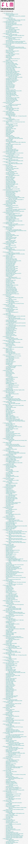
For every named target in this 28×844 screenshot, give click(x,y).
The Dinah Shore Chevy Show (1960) (13, 419)
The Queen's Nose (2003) (10, 619)
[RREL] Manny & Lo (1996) (14, 471)
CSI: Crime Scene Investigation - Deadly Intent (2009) (16, 209)
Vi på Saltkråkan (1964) (10, 220)
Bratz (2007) (8, 762)
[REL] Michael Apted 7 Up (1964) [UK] (16, 584)
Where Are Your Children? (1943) (12, 291)
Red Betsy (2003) (9, 429)
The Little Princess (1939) (10, 317)
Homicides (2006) (9, 448)
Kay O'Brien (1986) (9, 186)
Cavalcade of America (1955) (11, 66)
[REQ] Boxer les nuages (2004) (14, 744)
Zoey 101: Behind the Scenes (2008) (13, 834)
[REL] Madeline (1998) (13, 651)
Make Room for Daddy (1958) (11, 63)
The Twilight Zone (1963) (10, 412)
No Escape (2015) (9, 376)
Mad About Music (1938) (10, 674)
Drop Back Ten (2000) (10, 436)
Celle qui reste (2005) (10, 741)
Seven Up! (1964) (9, 583)
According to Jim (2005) (10, 54)
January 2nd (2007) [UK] (13, 785)
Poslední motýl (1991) (10, 15)
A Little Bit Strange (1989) (10, 518)
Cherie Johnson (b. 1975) (8, 517)
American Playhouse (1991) (11, 454)
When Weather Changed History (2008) (13, 566)
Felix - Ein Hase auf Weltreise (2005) (13, 805)
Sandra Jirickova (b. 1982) (8, 438)
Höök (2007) (8, 295)
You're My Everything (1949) (11, 98)
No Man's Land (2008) (10, 565)
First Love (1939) (9, 668)
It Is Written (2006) (9, 712)
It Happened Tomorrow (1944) (11, 289)
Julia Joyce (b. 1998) (7, 770)
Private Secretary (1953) (10, 69)
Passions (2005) (9, 713)
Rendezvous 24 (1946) (10, 282)
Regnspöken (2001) (9, 300)
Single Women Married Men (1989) (12, 108)
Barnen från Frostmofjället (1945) (12, 156)
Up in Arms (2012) (9, 570)
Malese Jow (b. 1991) (7, 758)
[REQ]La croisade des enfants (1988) (15, 339)
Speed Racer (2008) (10, 776)
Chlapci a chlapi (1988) (10, 241)
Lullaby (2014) (8, 382)
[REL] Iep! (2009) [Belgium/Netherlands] (16, 734)
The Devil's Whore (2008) (10, 706)
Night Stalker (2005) (9, 55)
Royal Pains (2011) (9, 389)
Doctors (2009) (8, 772)
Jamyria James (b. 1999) (7, 204)
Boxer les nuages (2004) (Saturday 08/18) (16, 745)
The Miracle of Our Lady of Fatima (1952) (13, 74)
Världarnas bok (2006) (10, 296)
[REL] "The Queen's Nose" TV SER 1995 (16, 620)
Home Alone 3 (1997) (10, 467)
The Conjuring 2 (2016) (10, 373)
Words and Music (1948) (10, 267)
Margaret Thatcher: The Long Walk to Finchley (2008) (16, 774)
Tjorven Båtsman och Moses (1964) (12, 460)
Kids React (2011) (9, 576)
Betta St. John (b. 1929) (7, 481)
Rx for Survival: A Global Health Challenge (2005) (15, 790)
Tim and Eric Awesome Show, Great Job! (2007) (15, 637)
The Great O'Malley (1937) (11, 326)
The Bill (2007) (8, 727)
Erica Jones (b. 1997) (7, 635)
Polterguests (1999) (9, 630)
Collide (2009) (8, 562)
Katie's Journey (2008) (10, 796)
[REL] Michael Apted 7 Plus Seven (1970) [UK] (17, 582)
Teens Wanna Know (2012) (11, 569)
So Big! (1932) (8, 586)
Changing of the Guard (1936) (11, 328)
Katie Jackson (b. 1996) (7, 36)
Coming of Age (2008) (10, 725)
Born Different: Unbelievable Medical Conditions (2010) (16, 736)
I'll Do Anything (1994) (10, 451)
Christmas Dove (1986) (10, 185)
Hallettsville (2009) (9, 794)
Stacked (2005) (9, 56)
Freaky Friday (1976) (10, 839)
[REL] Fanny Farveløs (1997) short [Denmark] (17, 453)
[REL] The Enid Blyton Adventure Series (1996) (17, 400)
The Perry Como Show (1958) (11, 99)
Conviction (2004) (9, 25)
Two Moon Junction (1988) (11, 754)
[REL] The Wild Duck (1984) (14, 661)
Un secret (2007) (9, 739)
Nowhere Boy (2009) (10, 705)
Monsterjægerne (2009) (10, 249)
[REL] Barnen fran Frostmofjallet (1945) (16, 157)
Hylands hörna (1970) (10, 463)
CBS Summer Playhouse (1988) (12, 191)
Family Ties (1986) (9, 135)
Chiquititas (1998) (9, 812)
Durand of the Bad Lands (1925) (12, 595)
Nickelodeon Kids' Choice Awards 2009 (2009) (14, 833)
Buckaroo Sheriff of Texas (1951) (12, 266)
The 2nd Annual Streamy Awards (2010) (13, 579)
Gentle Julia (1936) (9, 682)
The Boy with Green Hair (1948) (12, 268)
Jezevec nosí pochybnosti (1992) (12, 14)
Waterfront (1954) (9, 257)
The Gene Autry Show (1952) (11, 81)
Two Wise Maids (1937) (10, 680)
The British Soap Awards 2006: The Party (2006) (15, 731)
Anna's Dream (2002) (10, 432)
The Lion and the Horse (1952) (11, 76)
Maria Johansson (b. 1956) (8, 455)
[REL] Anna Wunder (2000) (14, 393)
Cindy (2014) (8, 45)
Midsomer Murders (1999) (11, 626)
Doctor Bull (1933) (9, 488)
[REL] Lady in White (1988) (14, 110)
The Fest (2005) (9, 804)
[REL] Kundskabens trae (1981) (14, 342)
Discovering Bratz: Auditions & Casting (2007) (14, 766)
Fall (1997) (8, 468)
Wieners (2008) (9, 350)
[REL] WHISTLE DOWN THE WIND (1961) (16, 35)
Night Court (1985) (9, 139)
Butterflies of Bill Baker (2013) (11, 383)
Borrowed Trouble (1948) (10, 269)
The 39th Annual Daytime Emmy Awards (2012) (14, 572)
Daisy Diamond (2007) (10, 344)
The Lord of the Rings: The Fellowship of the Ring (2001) (16, 43)
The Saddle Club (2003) (10, 115)
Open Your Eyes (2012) (10, 547)
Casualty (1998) (9, 631)
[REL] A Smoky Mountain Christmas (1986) (16, 197)
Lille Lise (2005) (9, 346)
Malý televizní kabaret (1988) (11, 242)
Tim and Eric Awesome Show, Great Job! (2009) (15, 564)
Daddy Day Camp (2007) (10, 352)
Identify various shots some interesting (16, 138)
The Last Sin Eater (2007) (10, 353)
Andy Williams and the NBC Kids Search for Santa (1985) (16, 525)
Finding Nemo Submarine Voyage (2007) (13, 636)
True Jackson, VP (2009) (10, 820)
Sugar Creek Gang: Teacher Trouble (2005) (14, 530)
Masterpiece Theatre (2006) (11, 782)
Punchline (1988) (9, 127)
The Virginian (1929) (10, 589)
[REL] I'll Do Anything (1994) (14, 452)
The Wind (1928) (9, 590)
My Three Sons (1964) (10, 410)
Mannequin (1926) (9, 697)
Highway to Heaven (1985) (11, 141)
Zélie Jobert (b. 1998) (7, 442)
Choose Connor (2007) (10, 709)
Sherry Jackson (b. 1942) (8, 61)
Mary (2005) (8, 830)
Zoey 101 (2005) (9, 103)
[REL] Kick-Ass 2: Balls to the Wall (15, 703)
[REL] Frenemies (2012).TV (14, 207)
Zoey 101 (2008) (9, 823)
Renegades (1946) (9, 281)
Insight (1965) (8, 409)
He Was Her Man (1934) (10, 334)
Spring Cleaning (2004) (10, 516)
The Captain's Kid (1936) (10, 327)
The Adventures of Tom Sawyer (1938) (13, 675)
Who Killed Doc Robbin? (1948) (12, 270)
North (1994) (8, 474)
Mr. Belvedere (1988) (10, 126)
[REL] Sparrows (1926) (13, 494)
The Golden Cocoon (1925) (11, 594)
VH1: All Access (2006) (10, 616)
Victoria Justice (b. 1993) (7, 819)
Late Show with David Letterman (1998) (13, 652)
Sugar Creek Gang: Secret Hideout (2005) (13, 532)
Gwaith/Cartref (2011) (10, 337)
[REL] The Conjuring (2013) (14, 385)
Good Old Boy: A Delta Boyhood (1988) (13, 190)
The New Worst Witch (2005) (11, 23)
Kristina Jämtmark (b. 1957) (8, 212)
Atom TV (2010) (9, 555)
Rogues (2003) (9, 717)
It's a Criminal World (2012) (11, 546)
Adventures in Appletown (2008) (12, 822)
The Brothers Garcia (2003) (11, 763)
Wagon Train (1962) (9, 415)
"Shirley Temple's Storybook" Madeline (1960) (14, 420)
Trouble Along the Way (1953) (11, 72)
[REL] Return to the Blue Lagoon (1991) (16, 748)
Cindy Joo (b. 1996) (7, 698)
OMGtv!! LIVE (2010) (10, 551)
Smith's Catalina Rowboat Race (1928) (13, 20)
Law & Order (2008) (9, 360)
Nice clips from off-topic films (14, 716)
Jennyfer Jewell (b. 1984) (8, 397)
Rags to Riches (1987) (10, 130)
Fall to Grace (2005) (9, 515)
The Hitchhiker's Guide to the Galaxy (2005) (14, 24)
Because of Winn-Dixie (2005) (11, 425)
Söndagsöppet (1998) (10, 475)
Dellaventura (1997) (9, 764)
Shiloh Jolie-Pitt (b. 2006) (8, 610)
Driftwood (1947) (9, 276)
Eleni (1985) (8, 187)
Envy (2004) (8, 59)
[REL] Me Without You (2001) (14, 624)
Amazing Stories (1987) (10, 194)
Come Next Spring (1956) (10, 65)
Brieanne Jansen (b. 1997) (8, 252)
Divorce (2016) (8, 375)
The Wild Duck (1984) (10, 660)
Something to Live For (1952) (11, 79)
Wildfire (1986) (8, 133)
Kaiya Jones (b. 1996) (7, 653)
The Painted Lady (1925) (10, 496)
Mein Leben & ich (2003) (10, 391)
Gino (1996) (8, 818)
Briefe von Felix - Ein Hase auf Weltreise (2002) (14, 809)
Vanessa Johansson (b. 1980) (8, 478)
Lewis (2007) (8, 780)
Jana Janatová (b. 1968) (7, 222)
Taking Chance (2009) (10, 359)
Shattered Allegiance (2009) (11, 557)
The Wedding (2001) (10, 369)
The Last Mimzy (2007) (10, 638)
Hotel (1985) (8, 143)
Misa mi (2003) (8, 298)
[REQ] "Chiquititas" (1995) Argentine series (16, 813)
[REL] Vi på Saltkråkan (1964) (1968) (15, 215)
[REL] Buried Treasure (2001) (14, 29)
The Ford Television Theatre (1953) (12, 73)
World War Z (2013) (9, 386)
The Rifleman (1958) (10, 62)
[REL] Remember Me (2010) (14, 357)
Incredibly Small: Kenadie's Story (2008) (13, 737)
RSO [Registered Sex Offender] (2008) (13, 795)
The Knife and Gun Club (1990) (12, 123)
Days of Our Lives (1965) (10, 524)
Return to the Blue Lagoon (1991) (12, 747)
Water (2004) (8, 368)
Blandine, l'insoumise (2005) (11, 740)
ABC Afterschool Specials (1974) (12, 842)
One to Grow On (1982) (10, 528)
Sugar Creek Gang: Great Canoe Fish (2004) (14, 538)
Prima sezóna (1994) (10, 227)
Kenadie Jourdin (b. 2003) (8, 732)
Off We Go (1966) (9, 406)
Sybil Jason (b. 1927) (7, 314)
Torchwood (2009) (9, 773)
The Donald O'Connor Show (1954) (12, 293)
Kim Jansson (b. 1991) (7, 294)
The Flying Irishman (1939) (11, 669)
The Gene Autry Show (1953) (11, 258)
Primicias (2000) (9, 811)
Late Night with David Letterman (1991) (13, 757)
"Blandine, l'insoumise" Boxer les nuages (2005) (15, 743)
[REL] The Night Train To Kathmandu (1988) (17, 753)
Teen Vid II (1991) (9, 756)
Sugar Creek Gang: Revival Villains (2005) (14, 535)
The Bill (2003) (8, 26)
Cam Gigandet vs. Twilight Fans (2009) (13, 559)
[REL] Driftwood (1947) (13, 277)
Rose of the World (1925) (10, 495)
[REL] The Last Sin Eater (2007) (14, 354)
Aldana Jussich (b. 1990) (7, 810)
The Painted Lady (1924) (10, 598)
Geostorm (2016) (9, 371)
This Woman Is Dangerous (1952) (12, 80)
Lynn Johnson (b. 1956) (7, 580)
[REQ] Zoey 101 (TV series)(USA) (15, 104)
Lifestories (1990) (9, 107)
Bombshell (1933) (9, 687)
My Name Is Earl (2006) (10, 52)
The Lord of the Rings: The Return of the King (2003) (15, 41)
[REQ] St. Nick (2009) (13, 658)
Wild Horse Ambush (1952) (11, 262)
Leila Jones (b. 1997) (7, 657)
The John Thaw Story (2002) (11, 31)
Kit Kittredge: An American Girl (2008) (13, 253)
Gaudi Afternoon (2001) (10, 434)
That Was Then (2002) (10, 431)
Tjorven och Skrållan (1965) (11, 218)
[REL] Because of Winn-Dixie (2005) (15, 426)
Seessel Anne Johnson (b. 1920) (9, 585)
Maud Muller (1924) (9, 501)
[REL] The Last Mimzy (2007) (14, 639)
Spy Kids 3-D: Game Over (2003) (12, 428)
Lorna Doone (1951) (10, 84)
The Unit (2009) (9, 563)
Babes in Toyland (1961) (10, 416)
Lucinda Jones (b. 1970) (7, 659)
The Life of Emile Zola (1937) (11, 678)
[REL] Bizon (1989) (12, 240)
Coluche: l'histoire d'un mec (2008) (12, 444)
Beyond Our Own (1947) (10, 274)
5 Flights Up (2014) (9, 380)
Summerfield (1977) (9, 311)
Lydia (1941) (8, 484)
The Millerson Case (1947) (11, 280)
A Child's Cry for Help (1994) (11, 166)
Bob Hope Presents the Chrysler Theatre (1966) (15, 405)
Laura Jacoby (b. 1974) (7, 120)
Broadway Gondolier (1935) (11, 332)
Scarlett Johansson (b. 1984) (8, 464)
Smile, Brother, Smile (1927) (11, 696)
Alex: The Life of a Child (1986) (11, 198)
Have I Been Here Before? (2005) (12, 729)
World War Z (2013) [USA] (13, 387)
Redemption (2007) (9, 797)
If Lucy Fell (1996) (9, 469)
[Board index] (7, 9)
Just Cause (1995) (9, 473)
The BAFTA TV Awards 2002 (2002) (12, 32)
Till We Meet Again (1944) (10, 287)
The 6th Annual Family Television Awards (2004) (15, 720)
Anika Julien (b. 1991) (7, 800)
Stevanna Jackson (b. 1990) (8, 102)
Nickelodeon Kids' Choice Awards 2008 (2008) (14, 835)
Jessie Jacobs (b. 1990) (7, 111)
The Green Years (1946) (10, 283)
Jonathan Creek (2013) (10, 704)
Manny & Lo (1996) (9, 470)
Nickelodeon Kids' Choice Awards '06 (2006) (14, 837)
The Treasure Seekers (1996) (11, 647)
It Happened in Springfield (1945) (12, 285)
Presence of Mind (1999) (10, 627)
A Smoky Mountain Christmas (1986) (12, 196)
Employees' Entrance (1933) (11, 690)
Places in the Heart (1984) (11, 203)
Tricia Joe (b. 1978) (6, 450)
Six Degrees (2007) (9, 362)
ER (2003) (8, 430)
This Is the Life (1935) (10, 684)
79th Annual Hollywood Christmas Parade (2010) (15, 211)
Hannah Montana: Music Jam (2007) (12, 210)
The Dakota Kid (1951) (10, 265)
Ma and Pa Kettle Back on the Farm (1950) (14, 90)
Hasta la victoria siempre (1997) (12, 815)
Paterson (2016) (9, 374)
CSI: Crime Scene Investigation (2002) (13, 433)
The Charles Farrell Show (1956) (12, 64)
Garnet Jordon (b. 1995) (7, 707)
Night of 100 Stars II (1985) (11, 527)
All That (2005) (8, 768)
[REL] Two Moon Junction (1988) (15, 755)
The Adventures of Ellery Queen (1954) (13, 67)
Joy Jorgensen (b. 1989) (7, 714)
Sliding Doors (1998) (10, 633)
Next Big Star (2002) (9, 769)
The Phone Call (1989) (10, 178)
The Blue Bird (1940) (10, 315)
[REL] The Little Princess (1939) (14, 318)
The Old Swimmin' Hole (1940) (11, 663)
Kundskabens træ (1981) (10, 341)
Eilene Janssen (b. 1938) (8, 255)
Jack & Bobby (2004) (10, 427)
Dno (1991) (8, 232)
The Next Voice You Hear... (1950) (12, 95)
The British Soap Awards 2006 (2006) (13, 730)
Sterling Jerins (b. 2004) (7, 370)
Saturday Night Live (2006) (11, 366)
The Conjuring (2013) (10, 384)
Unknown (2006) (9, 825)
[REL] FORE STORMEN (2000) (14, 723)
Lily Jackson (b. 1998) (7, 44)
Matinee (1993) (9, 170)
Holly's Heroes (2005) (10, 112)
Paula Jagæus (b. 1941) (7, 158)
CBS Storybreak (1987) (10, 131)
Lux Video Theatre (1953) (10, 70)
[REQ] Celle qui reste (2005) (14, 742)
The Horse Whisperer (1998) (11, 466)
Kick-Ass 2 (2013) (9, 702)
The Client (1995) (9, 472)
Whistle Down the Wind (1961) (11, 34)
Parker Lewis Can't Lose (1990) (12, 749)
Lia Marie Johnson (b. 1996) (8, 544)
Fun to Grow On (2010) (10, 511)
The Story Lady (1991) (10, 172)
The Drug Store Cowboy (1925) (12, 498)
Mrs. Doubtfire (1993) (10, 169)
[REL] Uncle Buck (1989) (13, 125)
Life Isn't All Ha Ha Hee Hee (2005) (12, 787)
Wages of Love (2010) (10, 349)
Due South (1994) (9, 165)
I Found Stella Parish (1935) (11, 330)
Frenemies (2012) (9, 206)
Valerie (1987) (8, 129)
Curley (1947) (8, 279)
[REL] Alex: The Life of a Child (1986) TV (16, 199)
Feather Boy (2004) (9, 618)
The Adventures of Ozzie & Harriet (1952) (13, 260)
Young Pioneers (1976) (10, 841)
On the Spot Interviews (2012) (11, 573)
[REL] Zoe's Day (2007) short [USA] (15, 365)
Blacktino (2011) (9, 510)
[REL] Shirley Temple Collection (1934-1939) (17, 19)
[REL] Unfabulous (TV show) (14, 53)
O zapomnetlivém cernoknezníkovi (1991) (13, 229)
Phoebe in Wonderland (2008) (11, 699)
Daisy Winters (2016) (10, 372)
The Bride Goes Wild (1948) (11, 271)
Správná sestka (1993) (10, 439)
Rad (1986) (8, 134)
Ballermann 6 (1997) (10, 396)
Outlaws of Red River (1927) (11, 591)
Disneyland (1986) (9, 132)
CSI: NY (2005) (9, 642)
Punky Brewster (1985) (10, 522)
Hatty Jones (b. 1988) (7, 649)
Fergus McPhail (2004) (10, 113)
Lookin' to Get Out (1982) (10, 606)
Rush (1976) (8, 313)
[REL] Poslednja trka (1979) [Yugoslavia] (16, 604)
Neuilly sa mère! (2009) (10, 305)
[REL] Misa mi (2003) (12, 299)
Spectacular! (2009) (9, 821)
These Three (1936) (9, 683)
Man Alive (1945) (9, 284)
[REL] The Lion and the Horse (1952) (15, 77)
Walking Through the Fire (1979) (12, 151)
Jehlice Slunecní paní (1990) (11, 237)
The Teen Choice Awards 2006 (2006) (13, 767)
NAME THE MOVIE (12, 607)
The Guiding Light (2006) (10, 367)
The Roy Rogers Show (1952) (11, 78)
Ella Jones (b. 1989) (7, 617)
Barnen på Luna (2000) (10, 302)
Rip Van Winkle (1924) (10, 500)
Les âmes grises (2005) (10, 306)
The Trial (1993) (9, 228)
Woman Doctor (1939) (10, 320)
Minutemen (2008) (9, 351)
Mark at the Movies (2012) (11, 574)
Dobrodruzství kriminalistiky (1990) (12, 235)
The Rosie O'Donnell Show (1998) (12, 476)
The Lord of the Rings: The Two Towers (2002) (14, 42)
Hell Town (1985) (9, 140)
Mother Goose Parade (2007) (11, 760)
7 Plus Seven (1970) (10, 581)
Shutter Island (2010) (10, 358)
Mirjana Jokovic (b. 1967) (8, 600)
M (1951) (7, 88)
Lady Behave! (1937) (10, 676)
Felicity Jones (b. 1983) (7, 644)
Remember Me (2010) (10, 356)
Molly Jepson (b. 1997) (7, 348)
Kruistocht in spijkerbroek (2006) (12, 338)
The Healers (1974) (9, 843)
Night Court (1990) (9, 176)
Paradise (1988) (9, 751)
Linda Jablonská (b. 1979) (8, 13)
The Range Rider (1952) (10, 82)
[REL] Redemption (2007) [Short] (15, 798)
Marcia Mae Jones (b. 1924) (8, 662)
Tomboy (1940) (9, 666)
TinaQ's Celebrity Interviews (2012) (12, 571)
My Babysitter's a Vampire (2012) (12, 205)
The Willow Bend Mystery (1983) (12, 309)
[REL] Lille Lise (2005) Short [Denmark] (16, 347)
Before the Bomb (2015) (10, 379)
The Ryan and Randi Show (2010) (12, 552)
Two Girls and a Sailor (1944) (11, 290)
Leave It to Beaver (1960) (10, 418)
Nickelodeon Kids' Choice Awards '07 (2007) (14, 836)
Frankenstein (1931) (9, 588)
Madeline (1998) (9, 650)
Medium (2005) (9, 57)
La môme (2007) (9, 801)
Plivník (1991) (8, 233)
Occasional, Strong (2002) (11, 621)
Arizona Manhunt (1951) (10, 264)
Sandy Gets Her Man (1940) (11, 292)
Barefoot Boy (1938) (9, 673)
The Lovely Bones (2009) (10, 38)
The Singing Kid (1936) (10, 329)
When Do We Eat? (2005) (10, 828)
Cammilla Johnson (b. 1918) (8, 487)
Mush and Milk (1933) (10, 689)
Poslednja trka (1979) (10, 603)
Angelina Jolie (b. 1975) (7, 605)
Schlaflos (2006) (9, 803)
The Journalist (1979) (10, 310)
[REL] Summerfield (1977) (13, 312)
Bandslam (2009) (9, 512)
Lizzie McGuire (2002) (10, 718)
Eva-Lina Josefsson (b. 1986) (8, 721)
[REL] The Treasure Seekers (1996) (15, 648)
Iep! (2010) (8, 733)
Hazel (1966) (8, 408)
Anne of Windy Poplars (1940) (11, 665)
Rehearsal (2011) (9, 549)
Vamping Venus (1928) (10, 490)
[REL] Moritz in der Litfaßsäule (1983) (15, 163)
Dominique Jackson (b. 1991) (8, 21)
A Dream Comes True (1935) (11, 335)
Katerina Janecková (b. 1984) (8, 243)
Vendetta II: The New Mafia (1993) (12, 168)
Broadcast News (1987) (10, 192)
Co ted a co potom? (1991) (11, 231)
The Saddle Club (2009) (10, 654)
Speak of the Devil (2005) (10, 345)
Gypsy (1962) (8, 414)
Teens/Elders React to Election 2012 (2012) (14, 568)
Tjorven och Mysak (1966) (11, 217)
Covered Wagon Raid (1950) (11, 94)
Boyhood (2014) (9, 508)
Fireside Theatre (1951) (10, 86)
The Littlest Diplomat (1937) (11, 321)
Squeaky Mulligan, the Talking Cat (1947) (13, 273)
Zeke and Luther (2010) (10, 46)
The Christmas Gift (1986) (10, 195)
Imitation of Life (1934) (10, 686)
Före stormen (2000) (10, 722)
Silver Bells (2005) (9, 424)
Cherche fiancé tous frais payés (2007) (13, 445)
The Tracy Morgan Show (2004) (12, 105)
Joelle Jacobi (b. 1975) (7, 106)
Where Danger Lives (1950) (11, 92)
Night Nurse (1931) (9, 693)
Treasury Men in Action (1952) (11, 259)
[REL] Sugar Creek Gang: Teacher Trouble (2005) (18, 531)
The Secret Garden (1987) (11, 193)
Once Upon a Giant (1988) (11, 182)
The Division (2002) (9, 719)
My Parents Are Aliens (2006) (11, 22)
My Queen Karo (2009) (10, 153)
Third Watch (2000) (9, 437)
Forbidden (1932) (9, 587)
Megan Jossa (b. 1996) (7, 724)
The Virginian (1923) (10, 504)
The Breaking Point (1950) (11, 91)
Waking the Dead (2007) (10, 781)
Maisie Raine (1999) (10, 629)
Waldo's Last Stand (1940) (11, 485)
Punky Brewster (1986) (10, 136)
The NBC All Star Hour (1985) (11, 526)
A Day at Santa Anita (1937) (11, 324)
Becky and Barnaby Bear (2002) (12, 27)
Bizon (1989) (8, 239)
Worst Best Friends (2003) (11, 114)
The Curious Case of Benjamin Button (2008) (14, 612)
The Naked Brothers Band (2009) (12, 832)
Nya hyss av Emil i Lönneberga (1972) (13, 213)
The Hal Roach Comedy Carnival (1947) (13, 278)
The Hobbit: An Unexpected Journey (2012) (14, 37)
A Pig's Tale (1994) (9, 167)
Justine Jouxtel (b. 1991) (7, 738)
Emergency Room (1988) (10, 183)
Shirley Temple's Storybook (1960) (12, 417)
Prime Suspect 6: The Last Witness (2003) (13, 788)
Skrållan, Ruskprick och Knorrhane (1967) (13, 216)
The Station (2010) (9, 553)
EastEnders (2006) (9, 728)
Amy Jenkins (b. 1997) (7, 336)
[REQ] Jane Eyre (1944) (13, 483)
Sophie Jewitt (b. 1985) (7, 401)
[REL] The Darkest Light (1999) (14, 403)
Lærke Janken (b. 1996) (7, 248)
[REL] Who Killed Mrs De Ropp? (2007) (16, 778)
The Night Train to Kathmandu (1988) (13, 752)
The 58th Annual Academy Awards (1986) (13, 609)
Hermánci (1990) (9, 236)
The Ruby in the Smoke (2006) (11, 783)
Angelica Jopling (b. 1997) (8, 701)
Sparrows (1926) (9, 493)
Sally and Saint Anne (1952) (11, 261)
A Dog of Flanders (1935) (10, 685)
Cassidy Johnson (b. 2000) (8, 507)
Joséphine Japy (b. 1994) (8, 304)
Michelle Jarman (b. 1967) (8, 308)
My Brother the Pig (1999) (10, 465)
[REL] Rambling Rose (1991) (14, 175)
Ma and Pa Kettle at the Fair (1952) (12, 75)
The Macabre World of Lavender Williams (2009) (15, 47)
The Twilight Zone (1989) (10, 181)
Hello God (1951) (9, 83)
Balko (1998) (8, 395)
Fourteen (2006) (9, 710)
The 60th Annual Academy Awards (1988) (13, 608)
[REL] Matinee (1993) (13, 171)
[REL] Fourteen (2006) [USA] (14, 711)
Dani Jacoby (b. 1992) (7, 118)
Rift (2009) (8, 708)
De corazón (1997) (9, 816)
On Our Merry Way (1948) (10, 272)
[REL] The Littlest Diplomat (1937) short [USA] (17, 322)
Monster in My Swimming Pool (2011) (13, 550)
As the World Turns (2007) (11, 361)
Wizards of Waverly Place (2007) (12, 761)
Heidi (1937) (8, 677)
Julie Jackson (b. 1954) (7, 33)
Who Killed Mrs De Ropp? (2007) (12, 777)
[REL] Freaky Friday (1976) (14, 840)
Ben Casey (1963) (9, 411)
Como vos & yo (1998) (10, 814)
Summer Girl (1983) (9, 147)
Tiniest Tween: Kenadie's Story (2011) (13, 735)
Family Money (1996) (10, 634)
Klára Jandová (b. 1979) (7, 226)
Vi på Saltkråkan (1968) (10, 214)
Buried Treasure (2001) (10, 28)
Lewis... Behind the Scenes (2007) (12, 789)
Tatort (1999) (8, 394)
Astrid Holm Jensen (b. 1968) (8, 340)
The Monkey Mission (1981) (11, 149)
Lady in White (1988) (10, 109)
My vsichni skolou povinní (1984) (12, 223)
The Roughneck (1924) (10, 499)
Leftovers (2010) (9, 793)
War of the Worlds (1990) (10, 177)
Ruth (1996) (8, 246)
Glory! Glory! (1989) (9, 179)
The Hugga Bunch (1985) (10, 202)
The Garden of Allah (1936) (11, 681)
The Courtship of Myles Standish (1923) (13, 502)
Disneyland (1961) (9, 413)
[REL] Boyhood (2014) (13, 509)
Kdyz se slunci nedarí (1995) (11, 247)
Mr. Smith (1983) (9, 148)
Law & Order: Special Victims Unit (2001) (13, 435)
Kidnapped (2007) (9, 363)
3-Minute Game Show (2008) (11, 643)
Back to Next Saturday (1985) (11, 523)
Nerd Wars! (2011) (9, 548)
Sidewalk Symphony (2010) (11, 554)
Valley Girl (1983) (9, 146)
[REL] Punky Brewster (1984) (14, 137)
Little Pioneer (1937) (10, 323)
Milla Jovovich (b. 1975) (7, 746)
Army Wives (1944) (9, 286)
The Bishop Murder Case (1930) (12, 695)
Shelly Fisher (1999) (9, 254)
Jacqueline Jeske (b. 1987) (8, 390)
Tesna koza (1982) (9, 602)
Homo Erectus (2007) (10, 799)
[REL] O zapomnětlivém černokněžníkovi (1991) (17, 230)
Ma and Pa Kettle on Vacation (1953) (13, 71)
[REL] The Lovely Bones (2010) (14, 39)
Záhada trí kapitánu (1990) (11, 238)
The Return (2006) (9, 640)
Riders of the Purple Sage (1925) (12, 596)
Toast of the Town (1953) (10, 101)
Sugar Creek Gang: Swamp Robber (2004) (14, 541)
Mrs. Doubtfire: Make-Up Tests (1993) (13, 188)
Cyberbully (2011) (9, 208)
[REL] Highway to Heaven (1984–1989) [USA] (17, 142)
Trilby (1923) (8, 505)
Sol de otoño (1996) (9, 817)
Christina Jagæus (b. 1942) (8, 155)
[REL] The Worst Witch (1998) (14, 646)
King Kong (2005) (9, 40)
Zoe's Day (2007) (9, 364)
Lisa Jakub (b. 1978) (7, 164)
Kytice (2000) (8, 244)
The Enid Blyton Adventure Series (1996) (13, 399)
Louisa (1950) (8, 96)
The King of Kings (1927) (10, 492)
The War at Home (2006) (10, 423)
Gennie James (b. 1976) (7, 189)
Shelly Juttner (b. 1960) (7, 838)
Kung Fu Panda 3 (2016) (10, 611)
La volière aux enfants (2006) (11, 449)
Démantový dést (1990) (10, 234)
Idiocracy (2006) (9, 513)
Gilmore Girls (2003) (9, 831)
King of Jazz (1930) (9, 694)
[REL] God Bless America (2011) (15, 514)
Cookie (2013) (8, 443)
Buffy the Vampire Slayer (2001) (12, 60)
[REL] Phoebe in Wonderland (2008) (15, 700)
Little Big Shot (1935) (10, 331)
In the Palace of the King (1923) (12, 503)
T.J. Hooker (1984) (9, 145)
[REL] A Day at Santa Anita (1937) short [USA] (17, 325)
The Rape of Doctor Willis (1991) (12, 173)
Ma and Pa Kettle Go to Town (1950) (12, 97)
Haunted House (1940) (10, 664)
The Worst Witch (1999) (10, 645)
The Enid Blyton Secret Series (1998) (13, 398)
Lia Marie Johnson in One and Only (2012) (14, 575)
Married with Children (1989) (11, 750)
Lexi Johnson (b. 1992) (7, 529)
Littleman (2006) (9, 641)
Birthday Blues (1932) (10, 691)
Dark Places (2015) (9, 378)
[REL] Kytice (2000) (12, 245)
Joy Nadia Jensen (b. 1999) (8, 343)
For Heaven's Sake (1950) (11, 89)
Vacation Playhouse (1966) (11, 407)
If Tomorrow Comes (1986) (11, 200)
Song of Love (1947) (10, 275)
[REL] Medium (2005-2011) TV (14, 58)
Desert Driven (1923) (10, 506)
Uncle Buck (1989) (9, 124)
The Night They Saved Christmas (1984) (13, 144)
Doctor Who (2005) (9, 786)
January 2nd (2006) (9, 784)
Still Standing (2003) (10, 715)
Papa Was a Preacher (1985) (11, 201)
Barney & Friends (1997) (10, 765)
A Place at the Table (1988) (11, 128)
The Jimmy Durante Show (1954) (12, 100)
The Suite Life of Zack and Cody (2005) (13, 829)
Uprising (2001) (9, 622)
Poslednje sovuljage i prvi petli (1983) (13, 601)
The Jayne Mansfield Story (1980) (12, 150)
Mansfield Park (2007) (10, 779)
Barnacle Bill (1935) (9, 333)
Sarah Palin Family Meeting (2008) (12, 567)
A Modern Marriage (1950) (11, 93)
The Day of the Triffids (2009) (11, 771)
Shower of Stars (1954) (10, 68)
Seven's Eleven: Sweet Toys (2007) (12, 51)
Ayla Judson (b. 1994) (7, 791)
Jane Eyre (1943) (9, 482)
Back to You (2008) (9, 50)
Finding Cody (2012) (10, 545)
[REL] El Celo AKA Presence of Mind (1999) (17, 628)
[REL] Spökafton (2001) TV (14, 301)
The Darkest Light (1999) (10, 402)
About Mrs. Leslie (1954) (10, 256)
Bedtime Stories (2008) (10, 119)
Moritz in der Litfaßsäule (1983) (11, 162)
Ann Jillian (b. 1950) (7, 404)
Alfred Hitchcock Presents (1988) (12, 184)
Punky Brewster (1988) (10, 519)
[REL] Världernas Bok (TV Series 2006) (16, 297)
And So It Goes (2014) (10, 381)
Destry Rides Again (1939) (11, 486)
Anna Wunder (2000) (10, 392)
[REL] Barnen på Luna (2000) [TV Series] (16, 303)
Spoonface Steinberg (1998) (11, 632)
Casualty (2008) (9, 775)
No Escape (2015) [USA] (13, 377)
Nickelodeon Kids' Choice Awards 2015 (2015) (14, 615)
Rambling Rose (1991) (10, 174)
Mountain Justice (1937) (10, 679)
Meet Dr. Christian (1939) (10, 667)
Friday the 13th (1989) (10, 180)
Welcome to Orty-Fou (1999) (11, 30)
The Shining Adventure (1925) (11, 497)
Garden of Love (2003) (10, 806)
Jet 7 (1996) (8, 477)
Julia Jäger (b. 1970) (7, 161)
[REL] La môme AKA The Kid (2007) (15, 802)
